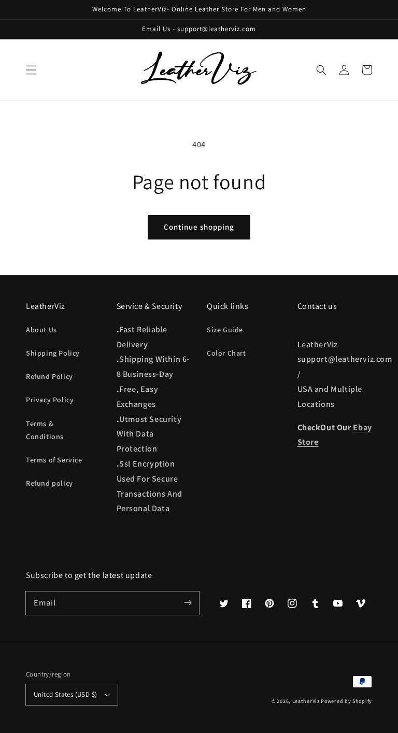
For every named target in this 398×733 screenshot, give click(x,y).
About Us (41, 329)
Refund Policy (49, 376)
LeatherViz (306, 701)
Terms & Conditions (45, 430)
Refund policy (49, 483)
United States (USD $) (65, 694)
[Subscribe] (187, 602)
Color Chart (226, 353)
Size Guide (225, 329)
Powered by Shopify (346, 701)
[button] (31, 70)
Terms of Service (54, 459)
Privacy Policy (50, 399)
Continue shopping (199, 227)
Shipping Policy (53, 353)
